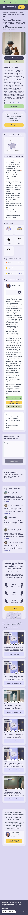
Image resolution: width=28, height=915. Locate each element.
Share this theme (15, 62)
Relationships (13, 12)
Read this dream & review (14, 683)
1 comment (7, 501)
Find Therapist (14, 106)
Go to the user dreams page (10, 628)
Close (24, 912)
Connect (19, 3)
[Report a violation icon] (20, 67)
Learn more (5, 908)
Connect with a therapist (15, 398)
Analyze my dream (15, 58)
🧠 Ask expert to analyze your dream (14, 402)
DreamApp (5, 12)
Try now (21, 7)
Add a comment (14, 461)
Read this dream (14, 654)
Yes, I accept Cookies (8, 912)
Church (21, 12)
